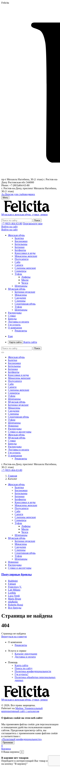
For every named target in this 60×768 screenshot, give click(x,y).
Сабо (17, 262)
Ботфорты (20, 250)
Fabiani (12, 583)
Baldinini (13, 580)
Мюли (24, 280)
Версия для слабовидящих (18, 194)
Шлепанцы (21, 285)
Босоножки (21, 241)
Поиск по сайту (23, 668)
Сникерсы (20, 271)
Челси (24, 283)
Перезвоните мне (32, 223)
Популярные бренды (16, 574)
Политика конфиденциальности (33, 671)
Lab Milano (14, 589)
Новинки (13, 425)
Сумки (12, 315)
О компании (15, 327)
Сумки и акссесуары (19, 431)
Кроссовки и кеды (25, 253)
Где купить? (21, 674)
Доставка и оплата (18, 321)
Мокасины (21, 294)
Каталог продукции (26, 653)
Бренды (12, 318)
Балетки (19, 238)
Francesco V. (15, 586)
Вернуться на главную (14, 636)
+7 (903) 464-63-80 (11, 223)
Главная (12, 475)
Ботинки (19, 247)
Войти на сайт (9, 226)
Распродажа (15, 312)
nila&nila (13, 601)
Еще (10, 336)
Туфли (18, 274)
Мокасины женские (26, 256)
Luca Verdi (14, 595)
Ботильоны (21, 244)
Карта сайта (23, 342)
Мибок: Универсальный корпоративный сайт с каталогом (22, 710)
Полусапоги (21, 259)
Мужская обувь (16, 288)
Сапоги (19, 265)
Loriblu (12, 592)
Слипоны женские (25, 268)
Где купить (14, 324)
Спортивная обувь (25, 303)
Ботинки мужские (25, 291)
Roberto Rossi (15, 604)
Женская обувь (16, 235)
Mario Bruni (14, 598)
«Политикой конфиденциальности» (21, 739)
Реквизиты (21, 330)
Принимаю (8, 742)
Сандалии (20, 297)
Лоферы (25, 277)
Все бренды (14, 607)
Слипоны (20, 300)
